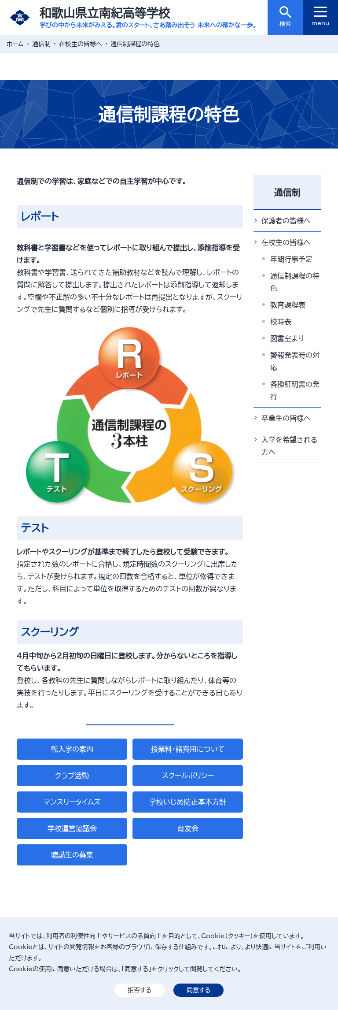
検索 (285, 24)
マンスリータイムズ (72, 802)
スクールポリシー (188, 775)
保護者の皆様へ (286, 220)
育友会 (187, 828)
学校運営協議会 (72, 828)
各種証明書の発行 (295, 390)
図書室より (287, 338)
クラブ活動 (72, 775)
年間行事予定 (291, 259)
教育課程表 (287, 304)
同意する (198, 990)
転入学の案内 (72, 749)
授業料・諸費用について (188, 749)
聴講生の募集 (72, 854)
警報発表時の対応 (295, 361)
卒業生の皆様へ (286, 418)
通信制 (287, 192)
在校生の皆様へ (286, 242)
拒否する (139, 990)
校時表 (280, 321)
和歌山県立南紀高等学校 (105, 13)
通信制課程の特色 (295, 282)
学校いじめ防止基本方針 (187, 802)
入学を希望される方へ (289, 446)
